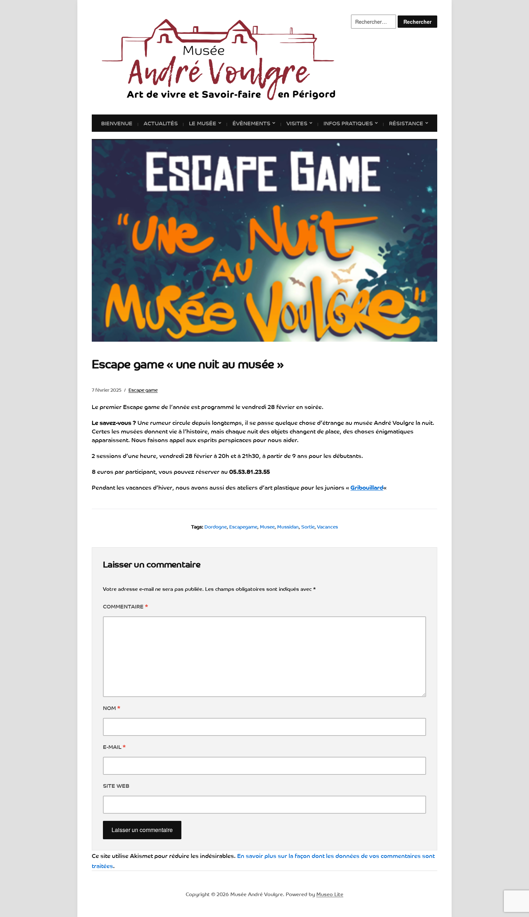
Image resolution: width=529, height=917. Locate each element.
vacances (327, 526)
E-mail (114, 746)
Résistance (406, 122)
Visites (296, 122)
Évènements (251, 122)
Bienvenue (116, 122)
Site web (116, 785)
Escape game (143, 390)
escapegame (243, 526)
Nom (111, 707)
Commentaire (125, 606)
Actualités (161, 122)
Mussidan (288, 526)
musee (267, 526)
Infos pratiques (348, 122)
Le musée (202, 122)
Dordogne (215, 526)
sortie (308, 526)
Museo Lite (329, 894)
